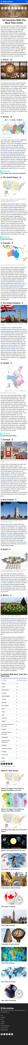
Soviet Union (20, 148)
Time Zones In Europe (8, 925)
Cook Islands (23, 543)
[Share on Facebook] (4, 764)
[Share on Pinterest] (9, 764)
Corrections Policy (4, 1027)
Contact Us (3, 1017)
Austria (16, 536)
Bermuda (7, 350)
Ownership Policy (4, 1029)
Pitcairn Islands (13, 345)
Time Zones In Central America (10, 888)
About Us (2, 1023)
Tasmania (15, 294)
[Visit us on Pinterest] (9, 1034)
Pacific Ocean (4, 230)
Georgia (3, 157)
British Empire (10, 333)
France (17, 106)
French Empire (12, 83)
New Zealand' (9, 524)
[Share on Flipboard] (2, 764)
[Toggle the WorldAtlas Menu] (1, 1)
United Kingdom (17, 327)
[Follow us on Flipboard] (2, 1034)
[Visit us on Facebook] (4, 1034)
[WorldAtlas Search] (26, 1)
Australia (8, 281)
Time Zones (13, 766)
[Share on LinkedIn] (12, 764)
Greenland (3, 480)
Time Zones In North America (10, 944)
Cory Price (2, 766)
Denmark (8, 476)
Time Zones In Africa (7, 963)
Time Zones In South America (10, 869)
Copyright (3, 1021)
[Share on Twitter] (7, 764)
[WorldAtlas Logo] (8, 1)
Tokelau (3, 526)
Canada (24, 395)
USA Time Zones (7, 239)
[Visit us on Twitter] (7, 1034)
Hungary (23, 536)
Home (2, 1015)
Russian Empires (7, 150)
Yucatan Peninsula (14, 623)
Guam (15, 212)
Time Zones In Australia (8, 1000)
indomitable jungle (7, 584)
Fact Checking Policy (5, 1025)
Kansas (10, 536)
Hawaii (22, 212)
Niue (20, 524)
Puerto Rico (9, 212)
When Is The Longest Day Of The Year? (13, 850)
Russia (17, 140)
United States (11, 204)
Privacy (2, 1019)
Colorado (3, 536)
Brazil (11, 575)
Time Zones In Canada (9, 435)
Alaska (11, 152)
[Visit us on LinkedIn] (12, 1034)
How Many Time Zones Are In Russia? (13, 173)
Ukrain (21, 156)
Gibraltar (13, 350)
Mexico (9, 618)
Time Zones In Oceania (8, 981)
